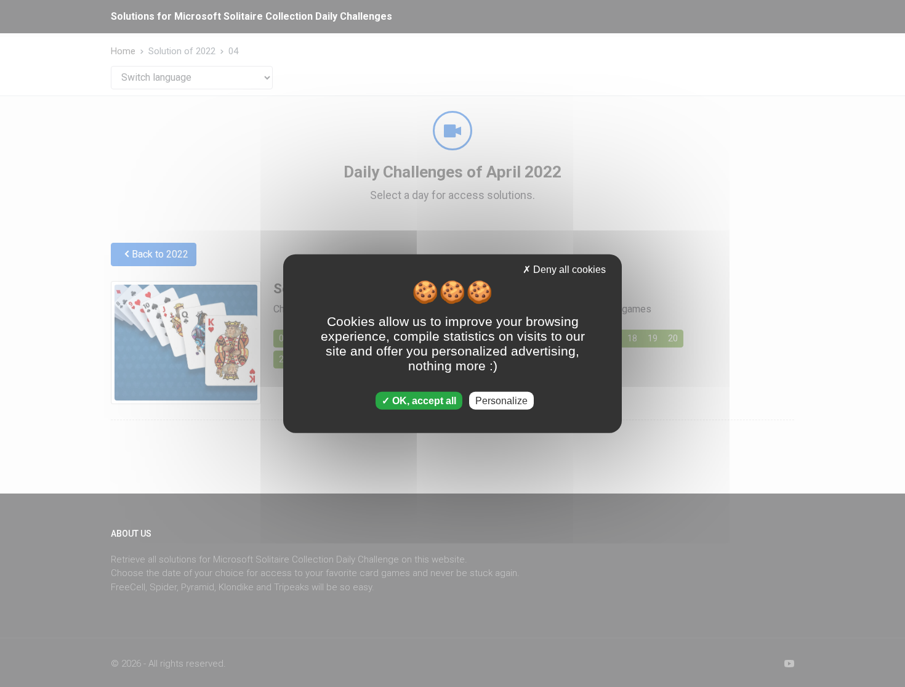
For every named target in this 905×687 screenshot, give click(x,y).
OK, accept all (423, 401)
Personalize (501, 401)
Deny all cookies (568, 269)
